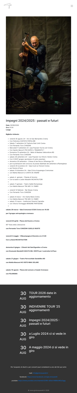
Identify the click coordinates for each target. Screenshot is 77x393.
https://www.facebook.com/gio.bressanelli (42, 377)
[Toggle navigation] (72, 6)
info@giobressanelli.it (40, 373)
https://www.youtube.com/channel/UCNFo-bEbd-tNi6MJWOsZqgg (41, 381)
